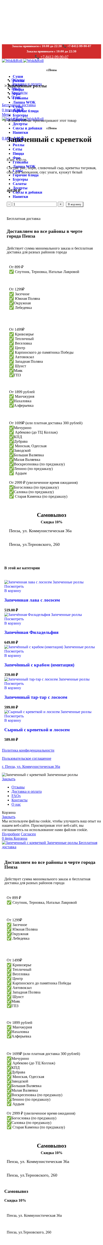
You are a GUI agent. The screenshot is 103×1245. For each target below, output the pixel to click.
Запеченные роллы (27, 85)
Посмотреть (14, 586)
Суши (18, 76)
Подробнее (11, 834)
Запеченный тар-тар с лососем (35, 697)
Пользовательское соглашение (26, 758)
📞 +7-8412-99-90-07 (52, 57)
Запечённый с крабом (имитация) (39, 664)
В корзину (74, 204)
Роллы (18, 81)
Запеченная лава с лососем (32, 600)
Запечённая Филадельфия (31, 632)
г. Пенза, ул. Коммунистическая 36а (31, 767)
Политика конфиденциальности (28, 750)
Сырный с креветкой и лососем (37, 729)
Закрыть (8, 779)
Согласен (28, 834)
